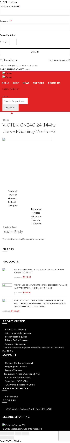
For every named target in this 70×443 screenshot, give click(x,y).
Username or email (10, 6)
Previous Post (9, 227)
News (26, 83)
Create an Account (27, 65)
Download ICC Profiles (16, 381)
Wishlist (7, 112)
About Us (54, 83)
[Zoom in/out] (25, 433)
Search (10, 107)
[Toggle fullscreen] (18, 433)
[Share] (10, 433)
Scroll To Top (6, 441)
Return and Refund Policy (18, 377)
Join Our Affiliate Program (18, 333)
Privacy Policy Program (16, 340)
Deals (5, 83)
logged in (20, 239)
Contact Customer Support (19, 363)
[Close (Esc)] (3, 433)
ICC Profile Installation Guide (19, 384)
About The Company (15, 329)
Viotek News (11, 396)
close (14, 2)
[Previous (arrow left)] (3, 437)
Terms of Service (13, 370)
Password (6, 20)
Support (39, 83)
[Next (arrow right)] (10, 437)
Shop (16, 83)
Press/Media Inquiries (16, 336)
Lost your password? (59, 60)
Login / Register (10, 88)
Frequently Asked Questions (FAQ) (22, 373)
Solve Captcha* (8, 35)
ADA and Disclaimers (15, 344)
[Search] (3, 92)
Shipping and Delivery (16, 366)
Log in (35, 51)
